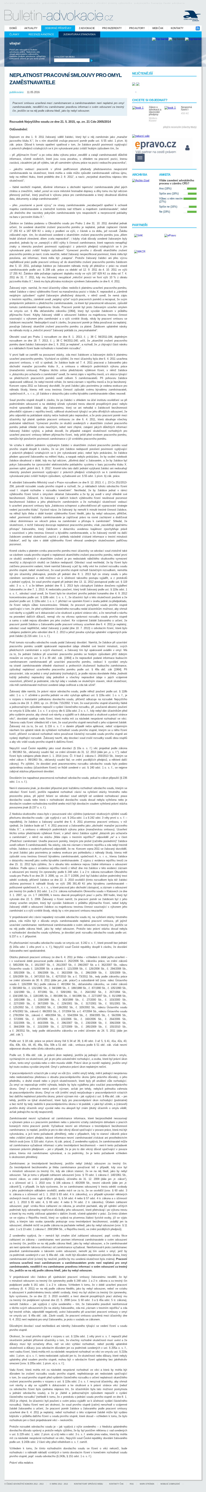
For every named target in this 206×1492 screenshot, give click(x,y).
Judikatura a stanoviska (79, 34)
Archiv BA (139, 174)
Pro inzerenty (112, 28)
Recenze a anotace (41, 34)
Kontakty (177, 28)
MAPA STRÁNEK (147, 1484)
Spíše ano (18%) (169, 193)
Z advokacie (87, 28)
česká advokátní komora (19, 1484)
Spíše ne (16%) (168, 206)
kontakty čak (116, 1484)
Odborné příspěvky (58, 28)
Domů (13, 28)
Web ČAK (157, 28)
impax (54, 1484)
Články (14, 34)
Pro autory (137, 28)
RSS (132, 1484)
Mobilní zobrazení (170, 1484)
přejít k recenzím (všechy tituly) (180, 127)
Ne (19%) (164, 211)
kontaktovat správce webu (88, 1484)
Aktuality (30, 28)
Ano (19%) (165, 188)
